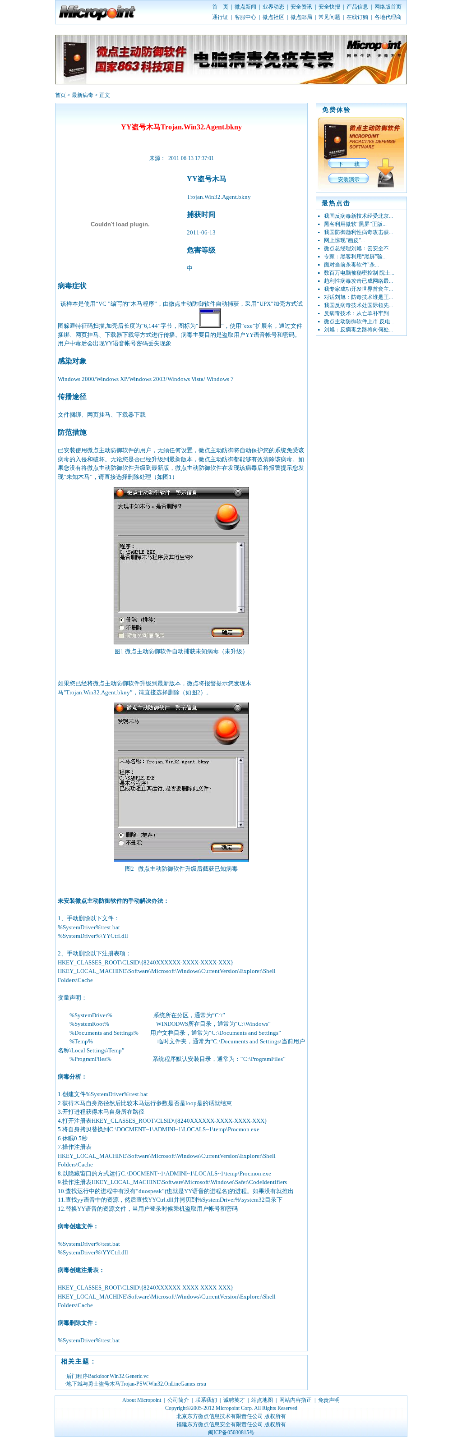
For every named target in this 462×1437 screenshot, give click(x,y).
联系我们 (206, 1400)
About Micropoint (141, 1400)
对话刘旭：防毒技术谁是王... (358, 297)
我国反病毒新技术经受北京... (358, 216)
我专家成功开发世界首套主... (358, 289)
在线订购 (357, 17)
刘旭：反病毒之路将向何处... (358, 329)
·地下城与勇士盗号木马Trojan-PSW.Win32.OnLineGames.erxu (135, 1384)
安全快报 (329, 7)
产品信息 (357, 7)
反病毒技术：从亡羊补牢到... (358, 313)
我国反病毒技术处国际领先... (358, 305)
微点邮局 (301, 17)
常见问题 (329, 17)
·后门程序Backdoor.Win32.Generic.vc (106, 1376)
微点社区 (273, 17)
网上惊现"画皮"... (344, 240)
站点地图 (262, 1400)
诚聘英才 (234, 1400)
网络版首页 (388, 7)
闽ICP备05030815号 (231, 1432)
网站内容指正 (295, 1400)
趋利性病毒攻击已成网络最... (358, 281)
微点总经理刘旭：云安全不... (358, 248)
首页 (60, 95)
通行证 (220, 17)
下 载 (349, 164)
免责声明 (329, 1400)
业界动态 (273, 7)
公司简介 (178, 1400)
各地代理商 (388, 17)
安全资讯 (301, 7)
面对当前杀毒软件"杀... (351, 265)
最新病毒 (82, 95)
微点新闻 (245, 7)
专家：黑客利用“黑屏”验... (355, 256)
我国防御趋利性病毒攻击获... (358, 232)
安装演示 (349, 179)
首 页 (220, 7)
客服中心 (245, 17)
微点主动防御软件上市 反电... (359, 321)
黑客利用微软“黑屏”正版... (355, 224)
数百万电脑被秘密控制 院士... (359, 273)
